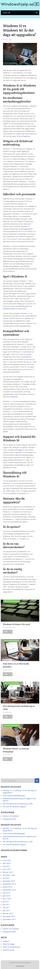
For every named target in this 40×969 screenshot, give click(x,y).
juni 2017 (6, 904)
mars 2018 (7, 899)
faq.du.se (26, 136)
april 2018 (6, 896)
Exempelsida (20, 966)
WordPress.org (8, 950)
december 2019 (9, 881)
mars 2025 (7, 860)
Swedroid (22, 349)
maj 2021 (6, 866)
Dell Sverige (10, 491)
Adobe (5, 431)
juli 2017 (6, 902)
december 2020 (9, 875)
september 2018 (9, 890)
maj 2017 (6, 907)
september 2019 (9, 884)
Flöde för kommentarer (11, 947)
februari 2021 (8, 872)
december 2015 (9, 916)
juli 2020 (6, 878)
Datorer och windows (11, 816)
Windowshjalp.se (25, 963)
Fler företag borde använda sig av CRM (19, 707)
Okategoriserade (9, 819)
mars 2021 (7, 869)
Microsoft (6, 181)
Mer (6, 632)
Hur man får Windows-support (14, 806)
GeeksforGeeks (9, 309)
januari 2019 (7, 887)
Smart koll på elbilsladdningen (14, 795)
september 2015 (9, 919)
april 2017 (6, 910)
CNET (16, 181)
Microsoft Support (17, 450)
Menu (5, 13)
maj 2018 (6, 893)
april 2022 (6, 863)
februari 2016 (8, 913)
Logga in (6, 941)
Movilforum (27, 357)
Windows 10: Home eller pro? (16, 624)
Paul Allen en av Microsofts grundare (16, 665)
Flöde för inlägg (8, 944)
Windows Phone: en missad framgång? (16, 750)
